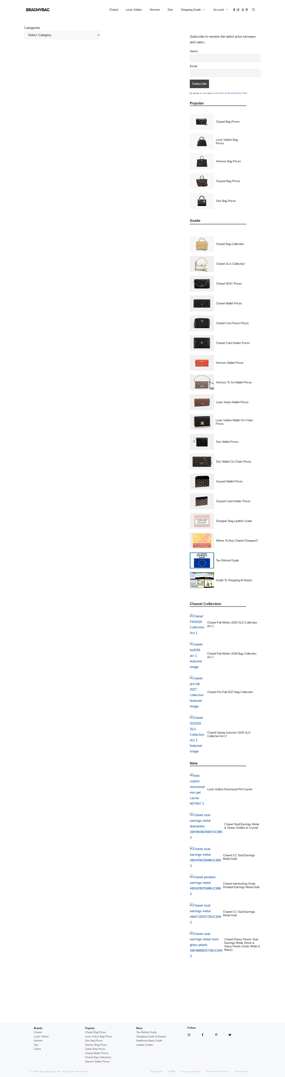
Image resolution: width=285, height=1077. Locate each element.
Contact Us (242, 1071)
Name (194, 51)
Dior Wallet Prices (227, 441)
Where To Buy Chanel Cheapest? (237, 540)
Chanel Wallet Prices (229, 303)
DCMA (171, 1071)
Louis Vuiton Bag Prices (98, 1036)
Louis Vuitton (134, 9)
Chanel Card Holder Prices (233, 343)
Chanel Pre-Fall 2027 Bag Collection (230, 692)
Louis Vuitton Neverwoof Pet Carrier (229, 789)
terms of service (217, 1071)
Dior (170, 9)
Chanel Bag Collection (230, 244)
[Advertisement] (104, 74)
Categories (32, 28)
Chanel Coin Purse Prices (232, 323)
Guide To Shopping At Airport (234, 580)
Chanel (113, 9)
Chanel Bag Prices (228, 121)
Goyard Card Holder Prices (233, 501)
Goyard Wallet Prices (229, 481)
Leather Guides (144, 1044)
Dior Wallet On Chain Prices (233, 461)
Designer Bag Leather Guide (234, 521)
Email (193, 66)
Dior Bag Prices (226, 200)
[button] (253, 10)
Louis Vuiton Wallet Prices (232, 402)
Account (218, 9)
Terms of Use (224, 93)
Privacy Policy (241, 93)
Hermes (155, 9)
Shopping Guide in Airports (151, 1036)
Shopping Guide (191, 9)
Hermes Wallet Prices (230, 362)
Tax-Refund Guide (227, 560)
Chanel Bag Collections (98, 1057)
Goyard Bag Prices (228, 181)
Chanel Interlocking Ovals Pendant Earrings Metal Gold (241, 885)
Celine (37, 1048)
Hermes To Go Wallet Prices (234, 382)
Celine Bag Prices (95, 1048)
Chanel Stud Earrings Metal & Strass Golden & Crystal (241, 826)
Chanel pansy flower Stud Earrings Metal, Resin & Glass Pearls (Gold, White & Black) (242, 944)
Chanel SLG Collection (230, 263)
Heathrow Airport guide (149, 1040)
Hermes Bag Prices (228, 161)
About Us (156, 1071)
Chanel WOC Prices (229, 283)
